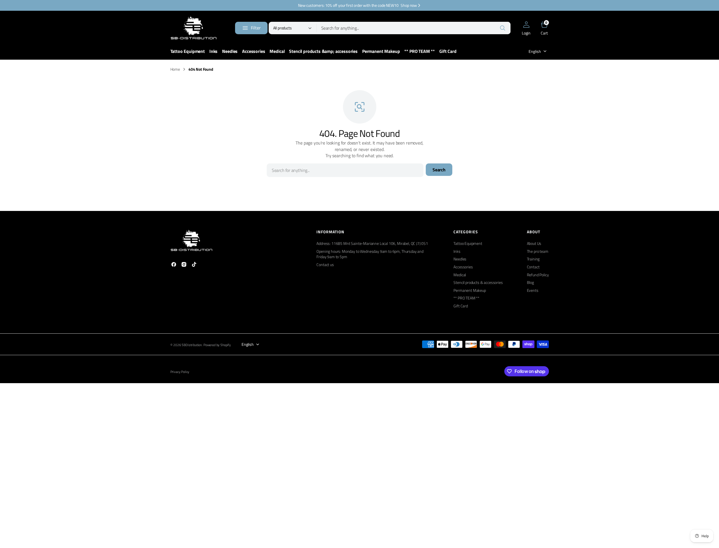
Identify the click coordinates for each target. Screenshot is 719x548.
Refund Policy (538, 275)
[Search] (502, 28)
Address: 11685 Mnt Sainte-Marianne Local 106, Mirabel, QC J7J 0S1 (372, 243)
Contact (533, 267)
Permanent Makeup (469, 290)
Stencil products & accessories (478, 282)
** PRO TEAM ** (466, 298)
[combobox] (414, 28)
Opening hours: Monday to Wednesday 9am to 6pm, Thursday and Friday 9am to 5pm (369, 254)
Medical (459, 275)
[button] (526, 28)
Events (532, 290)
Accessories (463, 267)
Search (439, 169)
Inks (456, 251)
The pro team (537, 251)
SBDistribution (192, 345)
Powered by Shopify (217, 345)
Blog (530, 282)
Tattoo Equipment (467, 243)
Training (533, 259)
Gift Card (460, 306)
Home (175, 69)
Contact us (325, 264)
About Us (534, 243)
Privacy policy (180, 372)
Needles (459, 259)
